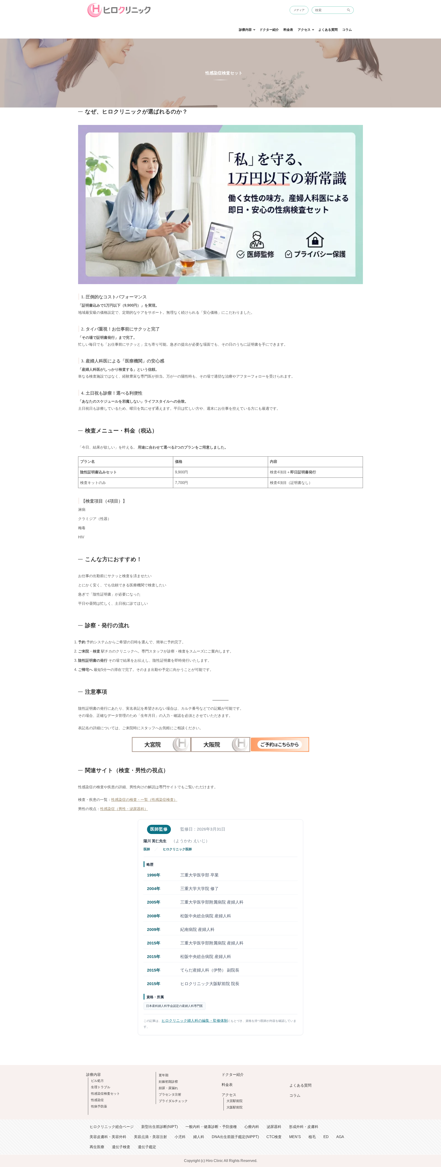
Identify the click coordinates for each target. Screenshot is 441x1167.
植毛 (312, 1137)
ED (326, 1137)
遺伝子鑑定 (147, 1147)
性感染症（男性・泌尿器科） (124, 809)
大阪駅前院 (234, 1107)
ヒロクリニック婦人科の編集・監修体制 (194, 1021)
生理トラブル (100, 1087)
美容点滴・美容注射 (150, 1137)
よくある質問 (328, 29)
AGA (340, 1137)
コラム (347, 29)
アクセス (304, 29)
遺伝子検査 (121, 1147)
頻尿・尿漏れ (168, 1088)
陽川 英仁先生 (155, 841)
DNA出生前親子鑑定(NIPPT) (235, 1137)
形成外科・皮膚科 (303, 1127)
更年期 (163, 1075)
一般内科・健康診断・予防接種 (211, 1127)
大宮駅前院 (234, 1101)
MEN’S (295, 1137)
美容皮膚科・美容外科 (108, 1137)
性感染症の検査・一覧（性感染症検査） (144, 800)
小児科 (180, 1137)
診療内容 (245, 29)
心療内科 (251, 1127)
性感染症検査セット (105, 1093)
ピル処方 (97, 1080)
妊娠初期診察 (168, 1081)
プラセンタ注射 (170, 1094)
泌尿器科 (274, 1127)
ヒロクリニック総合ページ (112, 1127)
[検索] (349, 10)
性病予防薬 (99, 1106)
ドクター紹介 (269, 29)
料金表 (288, 29)
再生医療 (97, 1147)
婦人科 (198, 1137)
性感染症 (97, 1100)
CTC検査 (274, 1137)
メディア (299, 10)
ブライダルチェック (173, 1101)
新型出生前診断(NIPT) (159, 1127)
